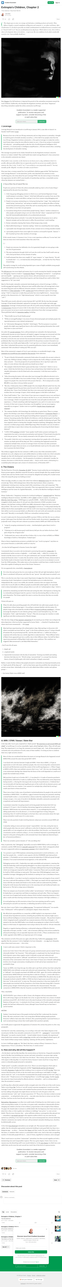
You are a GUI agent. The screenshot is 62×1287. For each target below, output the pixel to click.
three (45, 1037)
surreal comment (15, 332)
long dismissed (13, 1126)
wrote (16, 132)
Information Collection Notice (30, 1257)
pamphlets (53, 519)
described (32, 507)
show (39, 578)
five (9, 481)
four (29, 1037)
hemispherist (28, 568)
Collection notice (40, 1275)
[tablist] (8, 1191)
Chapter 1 (7, 101)
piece (15, 500)
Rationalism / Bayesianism (9, 1102)
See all (5, 1247)
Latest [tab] (7, 1212)
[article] (31, 1220)
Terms (33, 1275)
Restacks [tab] (12, 1191)
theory (30, 1130)
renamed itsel (47, 496)
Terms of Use (39, 1255)
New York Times (9, 500)
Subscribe (50, 2)
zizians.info (50, 551)
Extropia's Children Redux (10, 1226)
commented (49, 939)
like (14, 1087)
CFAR (34, 498)
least (26, 1037)
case (30, 794)
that (48, 941)
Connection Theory (29, 274)
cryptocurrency (6, 308)
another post (30, 291)
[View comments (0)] (9, 19)
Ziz (12, 620)
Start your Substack (26, 1279)
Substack (23, 1283)
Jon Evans (7, 13)
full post (6, 271)
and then (4, 1010)
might (16, 1043)
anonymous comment (28, 849)
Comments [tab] (5, 1191)
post (42, 171)
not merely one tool (17, 1115)
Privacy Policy (43, 1257)
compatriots (27, 620)
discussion (11, 1070)
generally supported (28, 847)
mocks (57, 1077)
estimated (46, 1033)
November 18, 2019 (25, 470)
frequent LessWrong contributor (44, 609)
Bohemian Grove (44, 481)
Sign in (58, 2)
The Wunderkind (5, 1218)
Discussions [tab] (14, 1212)
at (24, 1037)
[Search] (59, 1212)
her (17, 620)
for (8, 483)
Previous (7, 1180)
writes (47, 1077)
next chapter (44, 1143)
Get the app (39, 1279)
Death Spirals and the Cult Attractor (43, 1068)
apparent (21, 620)
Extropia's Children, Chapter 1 (11, 1216)
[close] (46, 1229)
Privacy (29, 1275)
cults (17, 1070)
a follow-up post (28, 907)
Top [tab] (3, 1212)
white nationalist (15, 291)
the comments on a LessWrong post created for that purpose (28, 352)
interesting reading (23, 312)
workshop (16, 432)
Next (55, 1180)
